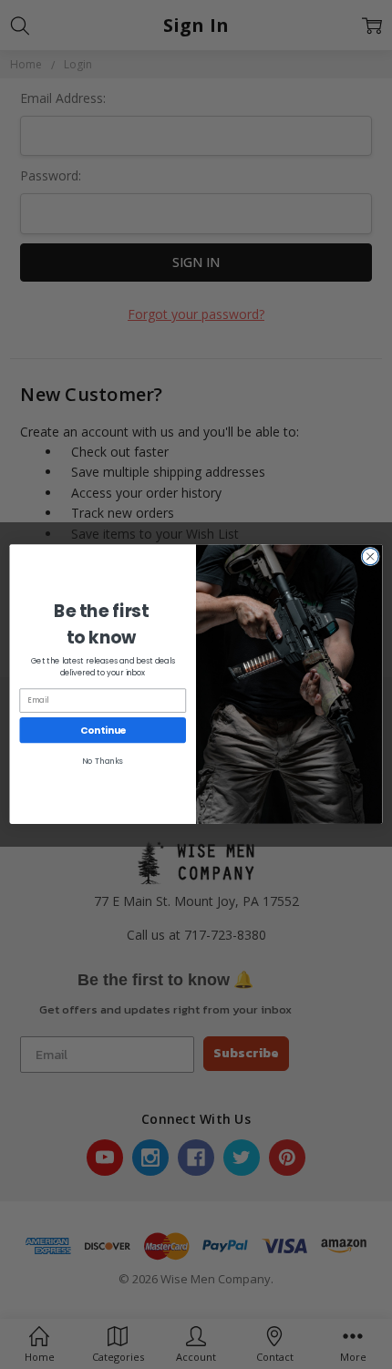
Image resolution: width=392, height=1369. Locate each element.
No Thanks (102, 762)
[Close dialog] (370, 557)
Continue (103, 730)
